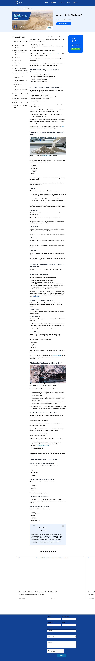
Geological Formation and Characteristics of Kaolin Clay (21, 69)
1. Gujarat (16, 54)
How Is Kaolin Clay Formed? (20, 73)
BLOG (68, 2)
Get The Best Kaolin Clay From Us (20, 85)
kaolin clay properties (57, 355)
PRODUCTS (61, 2)
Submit (61, 655)
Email (63, 622)
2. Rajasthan (17, 57)
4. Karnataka (17, 63)
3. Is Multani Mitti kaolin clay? (21, 102)
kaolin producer (36, 296)
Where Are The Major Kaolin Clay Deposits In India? (20, 51)
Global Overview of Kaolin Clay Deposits (20, 46)
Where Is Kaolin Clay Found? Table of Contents (21, 42)
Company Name (65, 616)
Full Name (49, 616)
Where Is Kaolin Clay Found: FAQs (21, 90)
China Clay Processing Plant (43, 445)
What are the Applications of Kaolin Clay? (20, 81)
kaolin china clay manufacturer (53, 53)
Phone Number (50, 622)
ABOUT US (53, 2)
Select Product (50, 628)
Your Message (50, 639)
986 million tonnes (46, 155)
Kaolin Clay (18, 8)
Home (14, 8)
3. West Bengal (17, 60)
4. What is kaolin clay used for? (20, 106)
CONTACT (75, 2)
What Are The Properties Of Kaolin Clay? (20, 76)
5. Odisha (16, 65)
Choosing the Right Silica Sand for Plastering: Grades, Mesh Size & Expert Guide (38, 591)
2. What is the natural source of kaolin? (20, 99)
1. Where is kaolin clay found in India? (21, 94)
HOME (46, 2)
